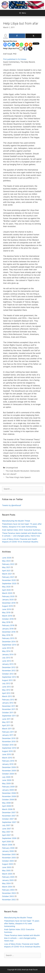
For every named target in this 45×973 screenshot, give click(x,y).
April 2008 (6, 806)
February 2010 (8, 761)
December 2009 (9, 767)
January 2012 (7, 703)
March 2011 (7, 729)
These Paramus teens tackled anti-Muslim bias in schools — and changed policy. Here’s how (22, 938)
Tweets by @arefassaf (11, 505)
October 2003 (8, 896)
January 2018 (7, 629)
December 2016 (8, 632)
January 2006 (8, 851)
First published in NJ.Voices (15, 59)
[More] (30, 44)
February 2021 (8, 577)
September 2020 (9, 583)
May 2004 (6, 883)
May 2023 (6, 561)
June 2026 (6, 558)
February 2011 (8, 732)
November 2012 (8, 670)
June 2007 (6, 829)
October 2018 (8, 619)
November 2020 (9, 580)
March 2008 (7, 809)
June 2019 (6, 609)
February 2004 (8, 890)
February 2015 (8, 638)
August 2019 (7, 606)
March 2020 (7, 593)
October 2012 (8, 674)
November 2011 (8, 709)
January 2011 (7, 735)
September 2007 (9, 822)
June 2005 (6, 867)
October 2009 (8, 774)
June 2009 (6, 780)
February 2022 (8, 564)
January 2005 (8, 880)
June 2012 (6, 687)
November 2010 (9, 741)
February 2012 (8, 700)
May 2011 (6, 722)
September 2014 (9, 645)
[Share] (17, 36)
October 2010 (8, 745)
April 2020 (6, 590)
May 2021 (6, 567)
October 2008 (8, 800)
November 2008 (9, 796)
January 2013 (8, 664)
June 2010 (6, 754)
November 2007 (9, 816)
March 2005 (7, 874)
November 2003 (9, 893)
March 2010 (7, 758)
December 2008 (9, 793)
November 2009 (9, 771)
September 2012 (9, 677)
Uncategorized (12, 468)
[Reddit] (17, 44)
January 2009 (8, 790)
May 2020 (6, 587)
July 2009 (6, 777)
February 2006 (8, 848)
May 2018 (6, 622)
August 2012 (7, 680)
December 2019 (8, 603)
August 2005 (7, 864)
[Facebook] (5, 44)
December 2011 (8, 706)
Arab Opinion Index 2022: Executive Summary (21, 530)
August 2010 (7, 751)
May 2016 (6, 635)
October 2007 (8, 819)
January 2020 (8, 600)
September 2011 (9, 716)
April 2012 (6, 693)
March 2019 (7, 616)
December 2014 (8, 642)
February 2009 (8, 787)
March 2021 (7, 574)
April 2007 (6, 835)
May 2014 (6, 651)
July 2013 (6, 658)
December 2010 (8, 738)
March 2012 (7, 696)
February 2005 (8, 877)
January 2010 (8, 764)
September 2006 (9, 838)
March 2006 (7, 845)
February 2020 (8, 596)
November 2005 (9, 858)
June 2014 (6, 648)
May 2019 (6, 612)
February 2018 (8, 625)
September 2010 (9, 748)
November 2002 (9, 900)
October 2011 (7, 712)
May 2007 (6, 832)
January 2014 (8, 654)
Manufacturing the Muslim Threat (16, 521)
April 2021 (6, 571)
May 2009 (6, 783)
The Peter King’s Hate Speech (18, 477)
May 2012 (6, 690)
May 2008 (6, 803)
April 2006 (6, 841)
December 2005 (9, 854)
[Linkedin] (13, 44)
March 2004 (7, 887)
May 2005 (6, 870)
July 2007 (6, 825)
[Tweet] (33, 36)
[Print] (26, 44)
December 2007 (9, 812)
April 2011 (6, 725)
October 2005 (8, 861)
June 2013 (6, 661)
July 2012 (6, 683)
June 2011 (6, 719)
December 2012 (8, 667)
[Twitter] (9, 44)
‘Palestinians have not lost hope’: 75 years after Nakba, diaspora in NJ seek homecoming (21, 923)
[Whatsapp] (21, 44)
